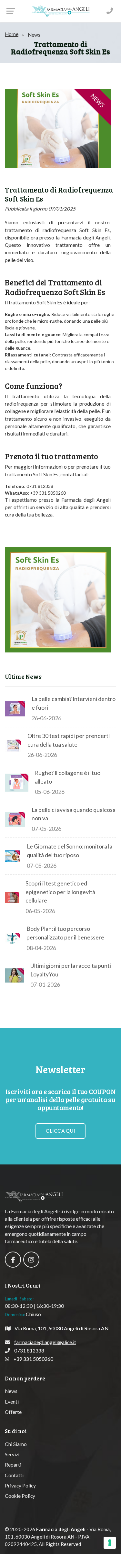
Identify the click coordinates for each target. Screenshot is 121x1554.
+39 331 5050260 (33, 1359)
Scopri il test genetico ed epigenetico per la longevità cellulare (60, 892)
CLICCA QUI (60, 1131)
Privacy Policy (20, 1485)
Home (11, 34)
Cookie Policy (20, 1496)
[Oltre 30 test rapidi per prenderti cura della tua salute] (13, 746)
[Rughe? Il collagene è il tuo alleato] (16, 782)
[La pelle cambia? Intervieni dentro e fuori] (15, 709)
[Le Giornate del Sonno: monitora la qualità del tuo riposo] (12, 856)
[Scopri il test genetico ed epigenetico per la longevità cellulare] (12, 897)
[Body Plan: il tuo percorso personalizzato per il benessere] (12, 938)
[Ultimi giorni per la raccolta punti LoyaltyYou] (14, 975)
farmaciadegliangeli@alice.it (45, 1342)
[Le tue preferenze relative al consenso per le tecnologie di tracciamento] (110, 1543)
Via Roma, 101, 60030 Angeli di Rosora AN (61, 1328)
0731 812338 (29, 1350)
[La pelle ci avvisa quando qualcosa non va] (15, 819)
